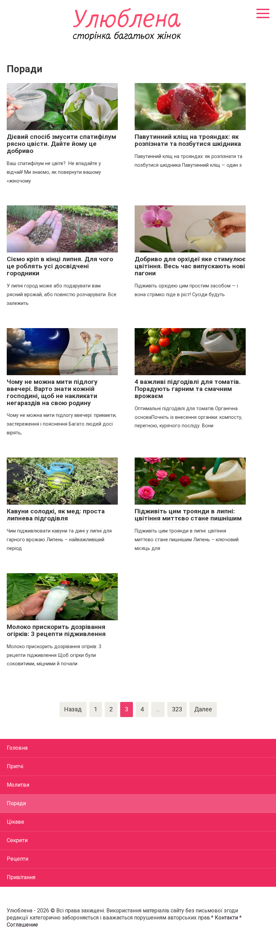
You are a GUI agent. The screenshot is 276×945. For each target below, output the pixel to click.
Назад (73, 709)
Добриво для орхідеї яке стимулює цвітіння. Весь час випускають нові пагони (190, 266)
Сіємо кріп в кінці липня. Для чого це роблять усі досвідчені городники (60, 266)
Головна (17, 748)
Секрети (17, 840)
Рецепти (17, 859)
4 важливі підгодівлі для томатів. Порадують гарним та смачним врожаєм (188, 389)
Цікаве (15, 822)
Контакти (226, 917)
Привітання (21, 877)
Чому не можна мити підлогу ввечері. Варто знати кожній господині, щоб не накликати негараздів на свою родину (52, 392)
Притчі (15, 766)
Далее (203, 709)
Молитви (18, 785)
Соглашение (22, 924)
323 (177, 709)
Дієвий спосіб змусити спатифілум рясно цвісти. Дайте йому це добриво (61, 144)
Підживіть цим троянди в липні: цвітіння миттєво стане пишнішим (188, 514)
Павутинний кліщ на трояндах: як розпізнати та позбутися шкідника (188, 140)
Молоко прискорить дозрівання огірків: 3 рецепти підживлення (56, 630)
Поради (16, 803)
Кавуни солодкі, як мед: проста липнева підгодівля (56, 514)
